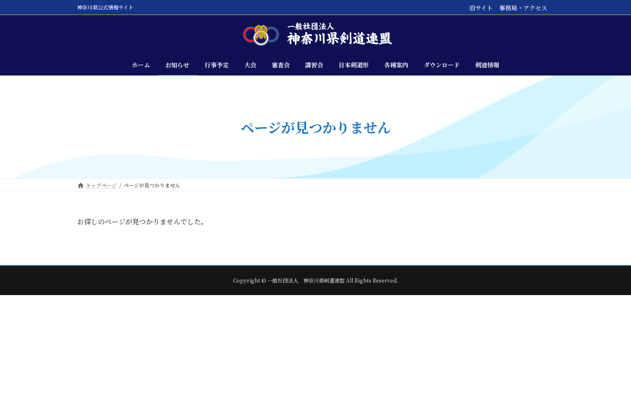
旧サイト (481, 7)
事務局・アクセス (523, 7)
